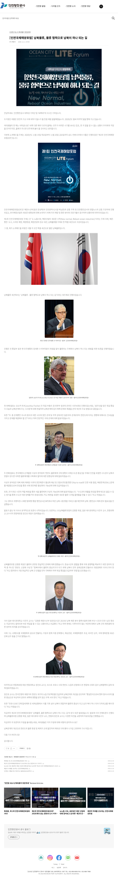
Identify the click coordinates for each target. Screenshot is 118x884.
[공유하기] (11, 748)
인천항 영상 (85, 6)
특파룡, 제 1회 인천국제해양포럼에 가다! (15, 761)
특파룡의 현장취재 (19, 757)
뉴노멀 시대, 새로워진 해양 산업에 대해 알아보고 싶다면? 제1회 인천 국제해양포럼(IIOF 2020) (31, 766)
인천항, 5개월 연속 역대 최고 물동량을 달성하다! (18, 771)
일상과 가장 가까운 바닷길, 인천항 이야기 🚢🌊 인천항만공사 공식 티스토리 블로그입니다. (38, 832)
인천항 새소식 (8, 757)
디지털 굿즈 (55, 6)
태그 (53, 867)
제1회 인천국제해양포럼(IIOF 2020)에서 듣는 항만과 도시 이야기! (23, 763)
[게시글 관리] (14, 748)
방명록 (59, 867)
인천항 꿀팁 (40, 6)
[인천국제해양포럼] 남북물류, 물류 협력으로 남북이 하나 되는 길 (48, 38)
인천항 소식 (70, 6)
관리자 (65, 867)
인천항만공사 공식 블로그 (19, 829)
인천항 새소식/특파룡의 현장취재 (19, 32)
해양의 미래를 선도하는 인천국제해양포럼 (16, 768)
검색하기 (113, 18)
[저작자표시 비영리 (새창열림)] (29, 748)
